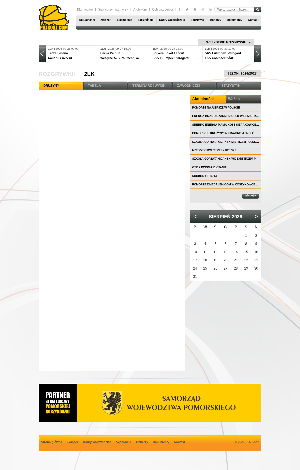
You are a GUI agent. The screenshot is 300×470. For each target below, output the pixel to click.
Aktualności (87, 20)
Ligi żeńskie (146, 20)
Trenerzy (215, 20)
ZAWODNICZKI (188, 85)
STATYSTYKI (231, 85)
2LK (89, 74)
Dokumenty (234, 20)
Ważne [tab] (234, 99)
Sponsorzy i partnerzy (113, 9)
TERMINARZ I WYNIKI (149, 85)
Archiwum (140, 9)
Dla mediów (85, 9)
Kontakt (253, 20)
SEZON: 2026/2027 (242, 73)
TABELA (94, 85)
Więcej (249, 195)
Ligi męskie (124, 20)
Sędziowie (197, 20)
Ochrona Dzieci (162, 9)
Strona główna (51, 442)
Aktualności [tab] (203, 99)
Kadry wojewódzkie (172, 20)
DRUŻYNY (51, 85)
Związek (106, 20)
